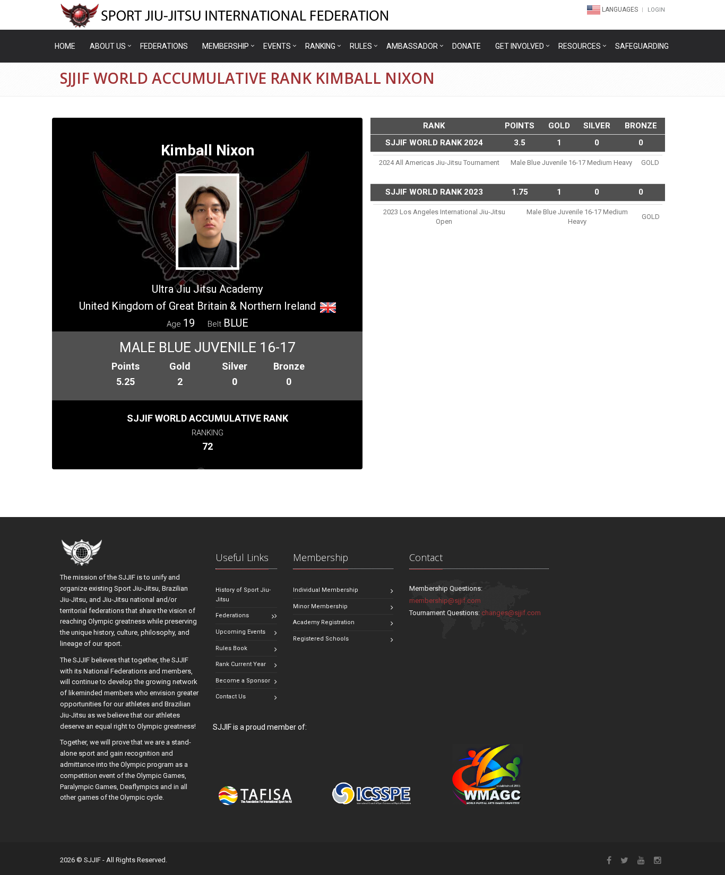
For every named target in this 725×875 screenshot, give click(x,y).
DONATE (466, 46)
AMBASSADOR (412, 46)
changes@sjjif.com (511, 613)
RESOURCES (579, 46)
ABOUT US (108, 46)
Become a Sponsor (242, 680)
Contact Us (230, 696)
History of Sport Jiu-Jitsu (243, 595)
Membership (225, 46)
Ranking (320, 46)
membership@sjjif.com (445, 601)
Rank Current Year (240, 664)
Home (65, 46)
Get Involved (519, 46)
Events (277, 46)
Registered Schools (321, 638)
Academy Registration (324, 622)
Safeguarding (642, 46)
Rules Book (231, 648)
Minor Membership (320, 606)
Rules (361, 46)
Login (656, 9)
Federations (164, 46)
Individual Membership (325, 590)
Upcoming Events (240, 631)
